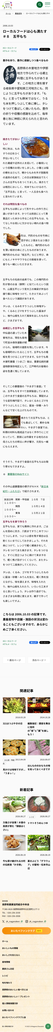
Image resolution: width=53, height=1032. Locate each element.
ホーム (5, 941)
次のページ (38, 660)
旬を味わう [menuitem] (7, 982)
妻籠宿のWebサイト (18, 474)
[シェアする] (33, 49)
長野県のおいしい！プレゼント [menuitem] (16, 996)
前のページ (15, 660)
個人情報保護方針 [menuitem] (10, 1003)
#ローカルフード (10, 48)
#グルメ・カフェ (10, 51)
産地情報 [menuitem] (6, 961)
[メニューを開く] (47, 4)
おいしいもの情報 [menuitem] (10, 948)
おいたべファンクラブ (26, 930)
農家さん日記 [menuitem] (8, 968)
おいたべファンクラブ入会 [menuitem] (14, 1017)
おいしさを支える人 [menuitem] (11, 955)
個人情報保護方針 (7, 1026)
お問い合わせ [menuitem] (8, 1010)
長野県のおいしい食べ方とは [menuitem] (15, 989)
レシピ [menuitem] (5, 975)
